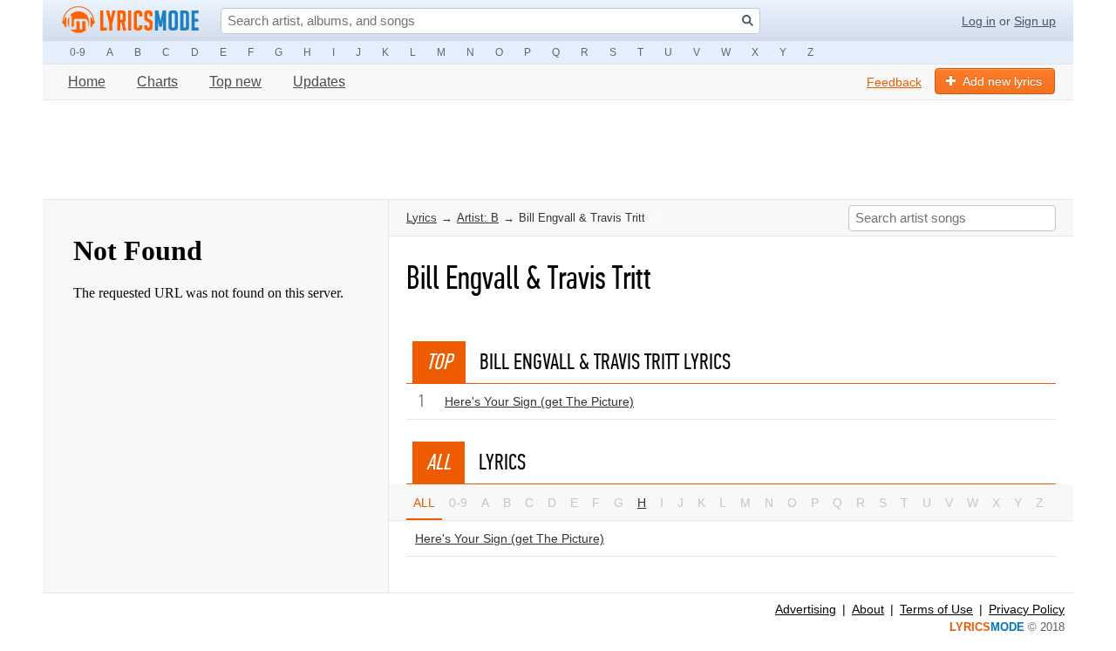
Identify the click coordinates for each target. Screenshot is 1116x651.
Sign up (1035, 21)
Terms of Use (936, 609)
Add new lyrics (1002, 81)
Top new (235, 81)
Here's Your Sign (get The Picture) (539, 401)
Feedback (894, 82)
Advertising (805, 609)
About (868, 609)
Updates (319, 81)
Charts (157, 81)
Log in (979, 21)
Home (86, 81)
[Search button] (748, 20)
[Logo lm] (131, 20)
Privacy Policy (1027, 609)
